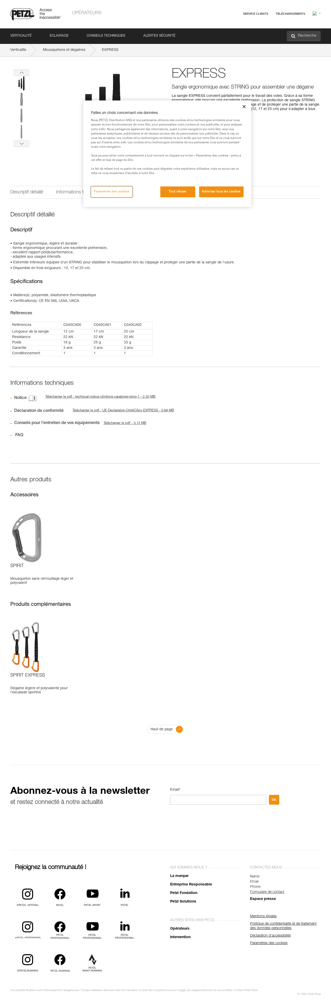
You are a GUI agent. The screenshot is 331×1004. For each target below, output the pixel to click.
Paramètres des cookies (112, 191)
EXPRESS (110, 50)
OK (274, 800)
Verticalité (21, 36)
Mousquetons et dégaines (64, 50)
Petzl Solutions (183, 902)
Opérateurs (86, 13)
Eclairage (59, 36)
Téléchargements (290, 13)
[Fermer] (244, 106)
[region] (167, 153)
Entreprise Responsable (191, 885)
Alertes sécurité (159, 36)
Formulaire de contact (267, 892)
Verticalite (18, 50)
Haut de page (162, 730)
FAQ (230, 26)
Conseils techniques (106, 36)
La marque (179, 876)
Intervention (180, 937)
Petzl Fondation (183, 893)
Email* (175, 790)
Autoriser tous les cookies (221, 191)
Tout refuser (177, 191)
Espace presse (263, 899)
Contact (233, 33)
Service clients (255, 13)
